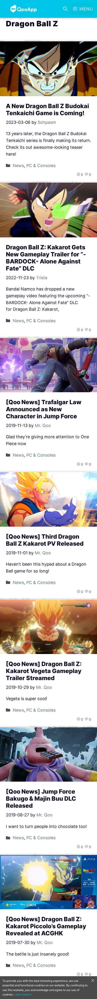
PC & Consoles (41, 165)
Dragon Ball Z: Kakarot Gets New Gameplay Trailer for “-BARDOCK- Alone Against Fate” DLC (46, 258)
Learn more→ (23, 994)
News (18, 165)
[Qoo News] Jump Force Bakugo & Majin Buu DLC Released (41, 798)
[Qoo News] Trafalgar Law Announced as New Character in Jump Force (43, 409)
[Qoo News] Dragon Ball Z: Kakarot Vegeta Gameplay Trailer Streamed (44, 671)
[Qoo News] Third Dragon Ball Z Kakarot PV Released (45, 540)
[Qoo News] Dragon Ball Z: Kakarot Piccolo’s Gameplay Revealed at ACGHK (46, 926)
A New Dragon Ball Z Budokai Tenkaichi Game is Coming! (47, 109)
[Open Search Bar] (65, 9)
